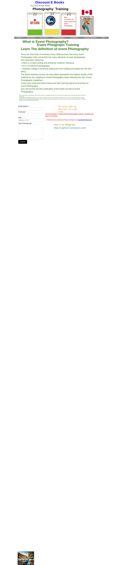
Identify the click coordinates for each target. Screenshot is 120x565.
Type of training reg (25, 123)
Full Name (22, 112)
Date (19, 117)
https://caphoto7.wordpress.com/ (70, 128)
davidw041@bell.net (85, 120)
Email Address (23, 106)
